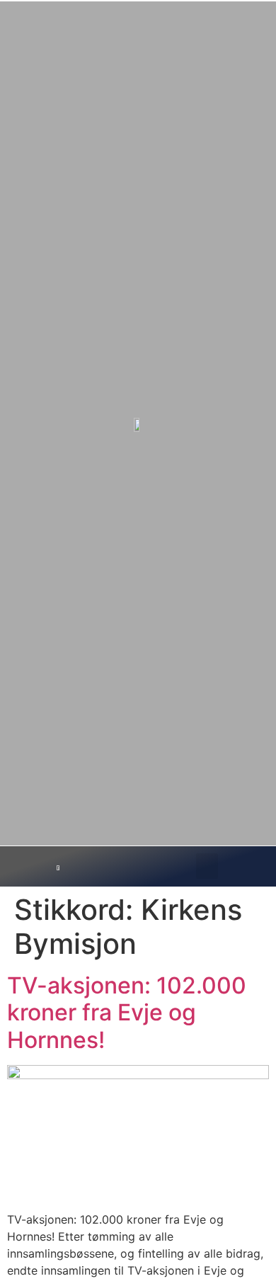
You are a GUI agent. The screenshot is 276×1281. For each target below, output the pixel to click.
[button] (207, 866)
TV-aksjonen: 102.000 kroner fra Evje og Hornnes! (126, 1013)
